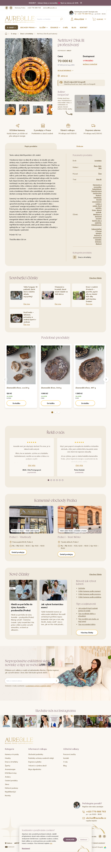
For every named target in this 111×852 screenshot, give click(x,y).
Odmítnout (83, 839)
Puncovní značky (69, 754)
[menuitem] (11, 27)
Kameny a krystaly (12, 754)
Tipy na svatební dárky (86, 624)
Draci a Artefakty (84, 257)
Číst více (31, 465)
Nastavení (26, 848)
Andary (8, 776)
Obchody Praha (20, 8)
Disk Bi (99, 179)
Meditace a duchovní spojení (97, 216)
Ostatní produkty (11, 780)
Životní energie (99, 232)
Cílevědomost (96, 225)
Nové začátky (99, 207)
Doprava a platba (34, 761)
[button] (52, 412)
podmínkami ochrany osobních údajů (38, 686)
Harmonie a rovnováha (97, 186)
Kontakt (66, 758)
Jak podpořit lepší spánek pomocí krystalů (88, 609)
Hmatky (8, 758)
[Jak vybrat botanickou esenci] (53, 590)
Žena (96, 166)
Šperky (7, 765)
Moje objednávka (34, 769)
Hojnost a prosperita (97, 236)
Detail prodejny (18, 552)
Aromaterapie (10, 769)
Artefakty (98, 160)
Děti (100, 168)
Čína (100, 174)
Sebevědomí (96, 189)
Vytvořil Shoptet (97, 847)
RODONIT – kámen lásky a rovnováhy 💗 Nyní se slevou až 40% (53, 3)
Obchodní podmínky (35, 754)
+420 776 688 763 (34, 8)
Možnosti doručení (90, 64)
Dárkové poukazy (11, 788)
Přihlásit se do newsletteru (56, 680)
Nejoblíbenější (10, 791)
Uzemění (98, 239)
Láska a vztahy (97, 205)
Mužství (99, 244)
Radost (98, 195)
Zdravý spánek (99, 211)
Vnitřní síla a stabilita (97, 222)
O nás (65, 761)
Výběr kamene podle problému (89, 597)
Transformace (96, 191)
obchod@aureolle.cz (50, 8)
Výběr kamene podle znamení (89, 591)
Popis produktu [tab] (31, 146)
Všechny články (95, 278)
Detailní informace (64, 70)
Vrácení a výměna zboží (37, 765)
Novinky (8, 795)
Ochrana (98, 242)
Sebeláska (97, 197)
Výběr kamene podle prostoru (89, 594)
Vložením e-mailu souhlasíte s (28, 686)
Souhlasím (70, 839)
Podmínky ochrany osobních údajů (41, 758)
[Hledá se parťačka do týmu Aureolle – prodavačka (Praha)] (23, 590)
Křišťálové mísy (11, 773)
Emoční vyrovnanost (97, 201)
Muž (99, 166)
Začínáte (81, 588)
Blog (65, 765)
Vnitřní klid (97, 193)
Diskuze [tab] (80, 146)
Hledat (61, 19)
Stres (94, 210)
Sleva (7, 784)
